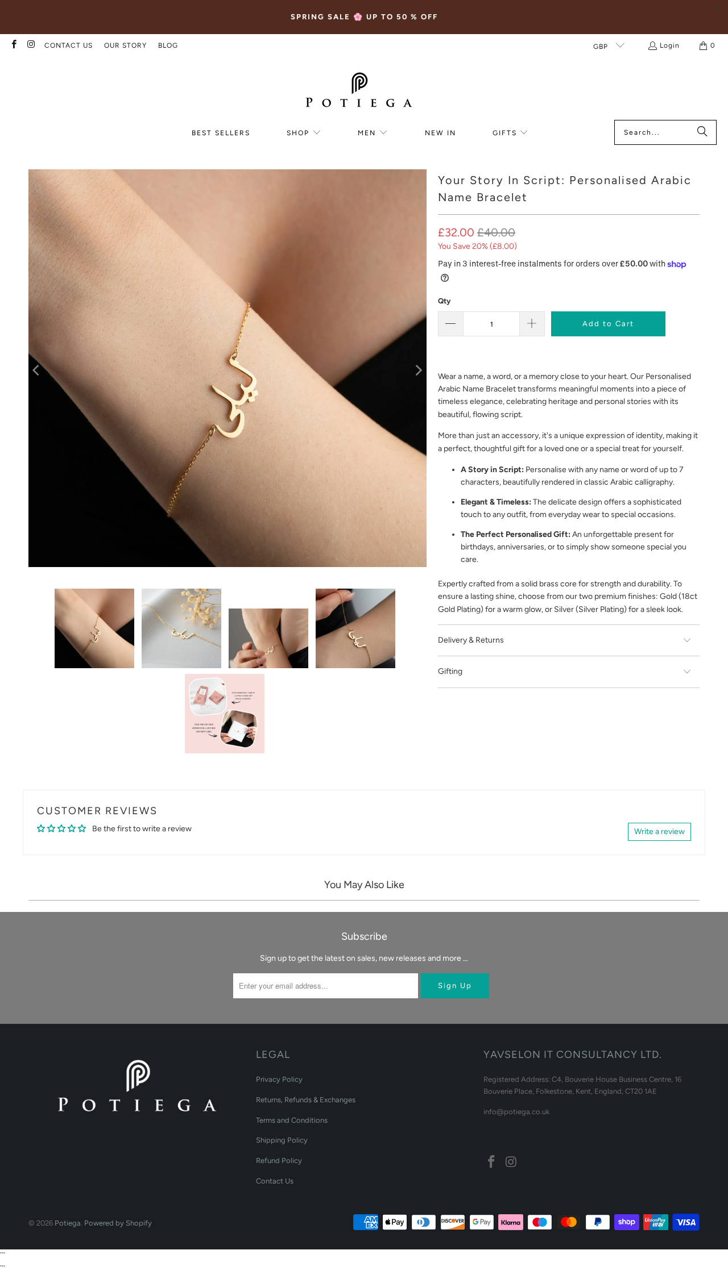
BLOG (168, 45)
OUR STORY (125, 45)
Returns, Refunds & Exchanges (305, 1099)
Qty (444, 301)
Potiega (68, 1223)
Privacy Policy (279, 1079)
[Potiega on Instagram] (30, 45)
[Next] (418, 370)
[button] (304, 133)
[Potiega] (358, 91)
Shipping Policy (282, 1140)
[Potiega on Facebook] (13, 45)
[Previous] (37, 370)
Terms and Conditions (292, 1120)
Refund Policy (279, 1160)
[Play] (227, 370)
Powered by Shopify (118, 1223)
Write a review (659, 831)
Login (670, 45)
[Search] (702, 132)
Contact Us (274, 1181)
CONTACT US (68, 45)
